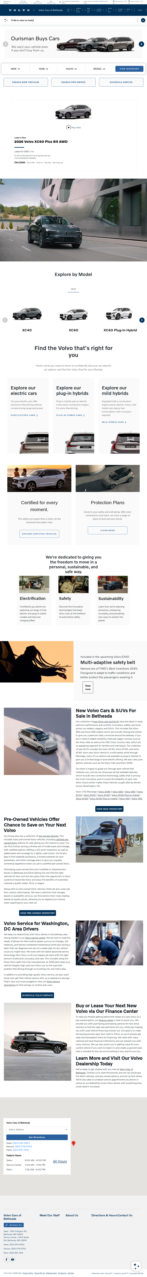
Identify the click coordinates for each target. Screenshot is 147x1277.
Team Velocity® (106, 1273)
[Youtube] (12, 1259)
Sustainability (110, 598)
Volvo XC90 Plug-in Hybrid (103, 798)
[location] (60, 2)
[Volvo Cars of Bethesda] (34, 9)
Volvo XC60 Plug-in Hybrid (125, 795)
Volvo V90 (137, 798)
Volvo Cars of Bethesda (12, 1273)
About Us (72, 1215)
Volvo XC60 (104, 795)
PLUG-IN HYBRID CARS (69, 415)
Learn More (107, 530)
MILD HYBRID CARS (113, 422)
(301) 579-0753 (23, 1146)
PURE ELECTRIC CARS (23, 415)
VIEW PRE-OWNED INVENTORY (37, 913)
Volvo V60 (124, 798)
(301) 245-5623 (21, 1143)
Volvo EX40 (90, 795)
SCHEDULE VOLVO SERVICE (37, 995)
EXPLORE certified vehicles (39, 534)
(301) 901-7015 (21, 1149)
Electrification (33, 598)
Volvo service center (35, 937)
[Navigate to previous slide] (2, 44)
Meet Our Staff (50, 1215)
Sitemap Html (51, 1273)
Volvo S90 (130, 791)
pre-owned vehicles (48, 836)
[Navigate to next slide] (145, 44)
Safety (65, 598)
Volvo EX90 (104, 791)
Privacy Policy (28, 1273)
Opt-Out (71, 1273)
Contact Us (15, 1225)
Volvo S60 (117, 791)
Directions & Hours (104, 1215)
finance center (106, 1020)
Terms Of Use (39, 1273)
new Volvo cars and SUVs (106, 721)
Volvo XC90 (82, 798)
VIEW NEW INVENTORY (109, 808)
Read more (87, 687)
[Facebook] (6, 1259)
